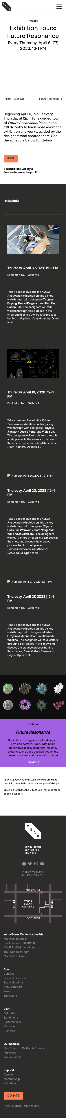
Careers (9, 974)
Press (7, 991)
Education (10, 1026)
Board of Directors (15, 978)
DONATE (13, 1095)
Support (9, 1070)
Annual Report (13, 987)
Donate (8, 1074)
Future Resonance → (50, 98)
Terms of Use (30, 1106)
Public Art (10, 1052)
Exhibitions (11, 1017)
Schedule (19, 98)
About (8, 98)
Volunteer (10, 1083)
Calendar (9, 1013)
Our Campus (12, 1044)
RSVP (10, 158)
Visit (6, 1009)
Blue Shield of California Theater (24, 1048)
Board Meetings (14, 982)
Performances (13, 1022)
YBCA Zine (10, 996)
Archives (9, 1031)
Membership (12, 1079)
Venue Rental (12, 1057)
